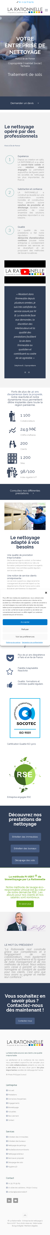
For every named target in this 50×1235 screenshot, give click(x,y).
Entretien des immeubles (18, 1137)
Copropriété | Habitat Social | (25, 63)
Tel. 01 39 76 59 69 (26, 2)
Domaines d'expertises (17, 1099)
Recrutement (13, 1116)
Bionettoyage (13, 1107)
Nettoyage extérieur (16, 1154)
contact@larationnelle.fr (17, 1192)
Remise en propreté (16, 1158)
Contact (11, 1120)
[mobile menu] (46, 10)
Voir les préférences (25, 636)
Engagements (13, 1103)
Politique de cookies (13, 642)
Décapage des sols (15, 1162)
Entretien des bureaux (17, 1141)
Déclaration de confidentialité (32, 642)
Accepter (25, 622)
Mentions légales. (31, 1226)
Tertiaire (25, 65)
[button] (46, 592)
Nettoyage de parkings (17, 1145)
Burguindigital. (18, 1226)
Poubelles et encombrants (18, 1150)
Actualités (12, 1112)
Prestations (12, 1095)
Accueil (11, 1090)
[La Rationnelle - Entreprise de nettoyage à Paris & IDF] (25, 10)
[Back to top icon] (25, 1215)
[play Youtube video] (25, 271)
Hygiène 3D (12, 1167)
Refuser (25, 629)
